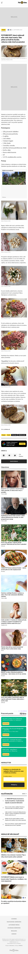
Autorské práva (14, 924)
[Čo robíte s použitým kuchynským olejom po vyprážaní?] (14, 891)
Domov (14, 934)
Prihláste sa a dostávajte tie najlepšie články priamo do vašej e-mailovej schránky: (13, 771)
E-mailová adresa (8, 776)
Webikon (21, 945)
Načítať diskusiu (14, 461)
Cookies (14, 918)
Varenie (3, 29)
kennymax (12, 945)
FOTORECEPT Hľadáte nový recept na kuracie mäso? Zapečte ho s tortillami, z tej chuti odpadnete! (14, 879)
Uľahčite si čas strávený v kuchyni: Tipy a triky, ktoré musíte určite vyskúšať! (13, 856)
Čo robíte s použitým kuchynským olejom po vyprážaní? (13, 902)
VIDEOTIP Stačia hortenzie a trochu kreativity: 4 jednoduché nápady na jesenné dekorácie (14, 800)
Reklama (14, 931)
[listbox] (22, 794)
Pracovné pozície (7, 713)
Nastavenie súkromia (14, 921)
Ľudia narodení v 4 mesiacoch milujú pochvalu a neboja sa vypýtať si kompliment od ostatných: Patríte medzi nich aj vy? (15, 814)
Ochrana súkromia (14, 928)
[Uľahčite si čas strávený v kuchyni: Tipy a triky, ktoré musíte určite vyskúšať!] (14, 845)
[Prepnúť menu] (2, 2)
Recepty (4, 872)
